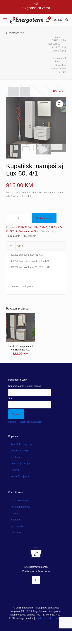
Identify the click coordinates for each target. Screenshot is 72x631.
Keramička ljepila (20, 476)
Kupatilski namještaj (21, 444)
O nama (15, 513)
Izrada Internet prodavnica (49, 618)
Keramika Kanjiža (20, 450)
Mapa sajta (16, 532)
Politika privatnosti (20, 506)
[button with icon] (36, 580)
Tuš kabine (16, 457)
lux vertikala (30, 236)
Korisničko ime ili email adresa (24, 386)
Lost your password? (31, 421)
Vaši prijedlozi (18, 526)
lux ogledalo (14, 236)
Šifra (10, 398)
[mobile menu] (5, 20)
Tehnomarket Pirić (28, 231)
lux (53, 231)
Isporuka (15, 519)
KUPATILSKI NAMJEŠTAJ (32, 227)
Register (12, 421)
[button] (59, 103)
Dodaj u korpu (44, 217)
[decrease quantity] (10, 218)
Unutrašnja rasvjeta (21, 463)
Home (57, 37)
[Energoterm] (26, 20)
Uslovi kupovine (19, 500)
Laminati (15, 470)
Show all (59, 91)
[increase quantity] (26, 218)
